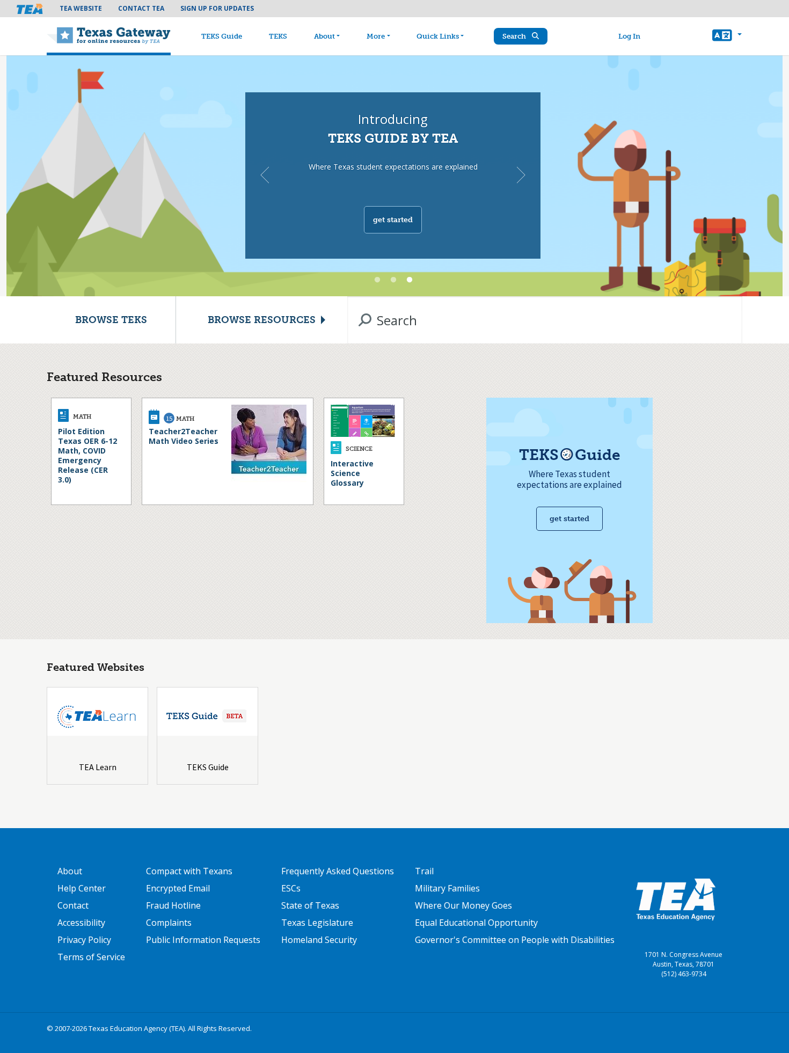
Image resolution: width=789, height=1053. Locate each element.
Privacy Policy (84, 940)
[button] (727, 36)
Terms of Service (91, 957)
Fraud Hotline (173, 905)
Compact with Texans (189, 871)
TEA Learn (97, 767)
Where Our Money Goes (463, 905)
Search (515, 36)
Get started (393, 219)
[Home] (109, 36)
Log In (629, 36)
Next (521, 175)
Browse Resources (262, 320)
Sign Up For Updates (217, 8)
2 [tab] (393, 280)
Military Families (447, 888)
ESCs (291, 888)
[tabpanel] (394, 175)
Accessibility (81, 922)
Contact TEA (141, 8)
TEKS (278, 36)
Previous (264, 175)
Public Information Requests (203, 940)
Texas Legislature (317, 922)
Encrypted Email (178, 888)
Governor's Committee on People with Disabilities (515, 940)
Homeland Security (319, 940)
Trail (424, 871)
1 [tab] (377, 280)
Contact (73, 905)
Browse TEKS (111, 320)
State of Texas (310, 905)
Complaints (169, 922)
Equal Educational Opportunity (476, 922)
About (324, 36)
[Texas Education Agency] (675, 899)
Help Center (81, 888)
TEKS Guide (221, 36)
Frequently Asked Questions (337, 871)
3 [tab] (409, 280)
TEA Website (81, 8)
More (376, 36)
